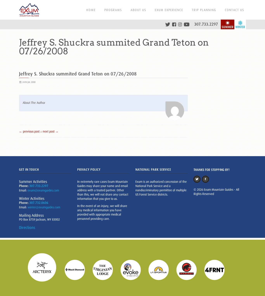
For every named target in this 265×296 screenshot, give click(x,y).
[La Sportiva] (161, 269)
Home (91, 10)
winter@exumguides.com (44, 207)
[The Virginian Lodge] (105, 269)
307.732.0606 (38, 203)
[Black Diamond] (77, 269)
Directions (27, 227)
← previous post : (30, 131)
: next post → (49, 131)
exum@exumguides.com (43, 190)
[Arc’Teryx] (44, 269)
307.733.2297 (206, 24)
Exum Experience (169, 10)
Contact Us (234, 10)
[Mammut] (189, 269)
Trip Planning (204, 10)
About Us (138, 10)
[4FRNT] (217, 269)
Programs (113, 10)
